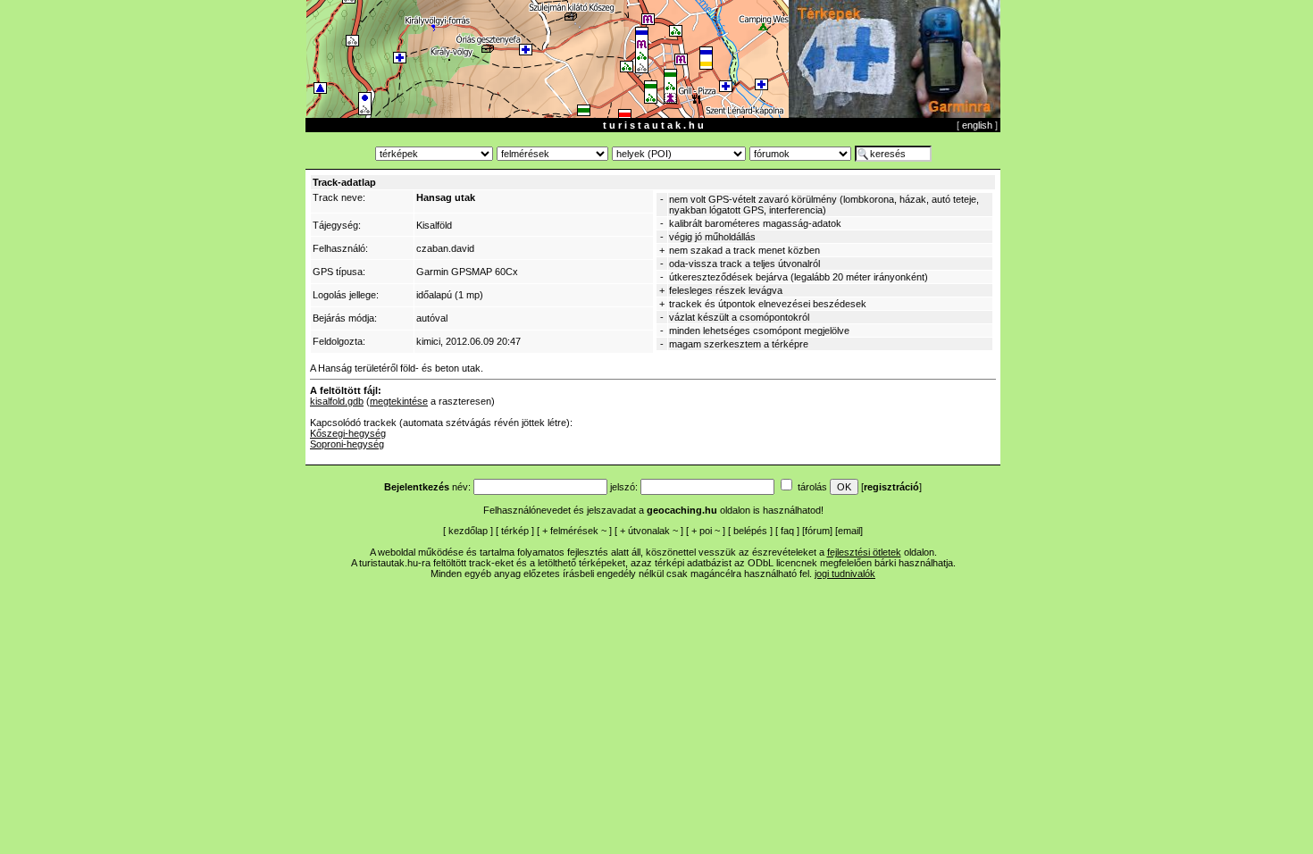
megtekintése (399, 401)
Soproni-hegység (347, 444)
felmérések (574, 530)
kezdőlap (468, 530)
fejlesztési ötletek (864, 552)
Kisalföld (434, 225)
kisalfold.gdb (337, 401)
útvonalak (649, 530)
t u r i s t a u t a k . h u (653, 125)
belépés (750, 530)
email (849, 530)
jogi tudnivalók (845, 573)
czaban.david (445, 248)
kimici (428, 341)
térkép (515, 530)
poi (705, 530)
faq (787, 530)
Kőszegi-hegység (348, 433)
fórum (817, 530)
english (977, 125)
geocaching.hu (682, 510)
